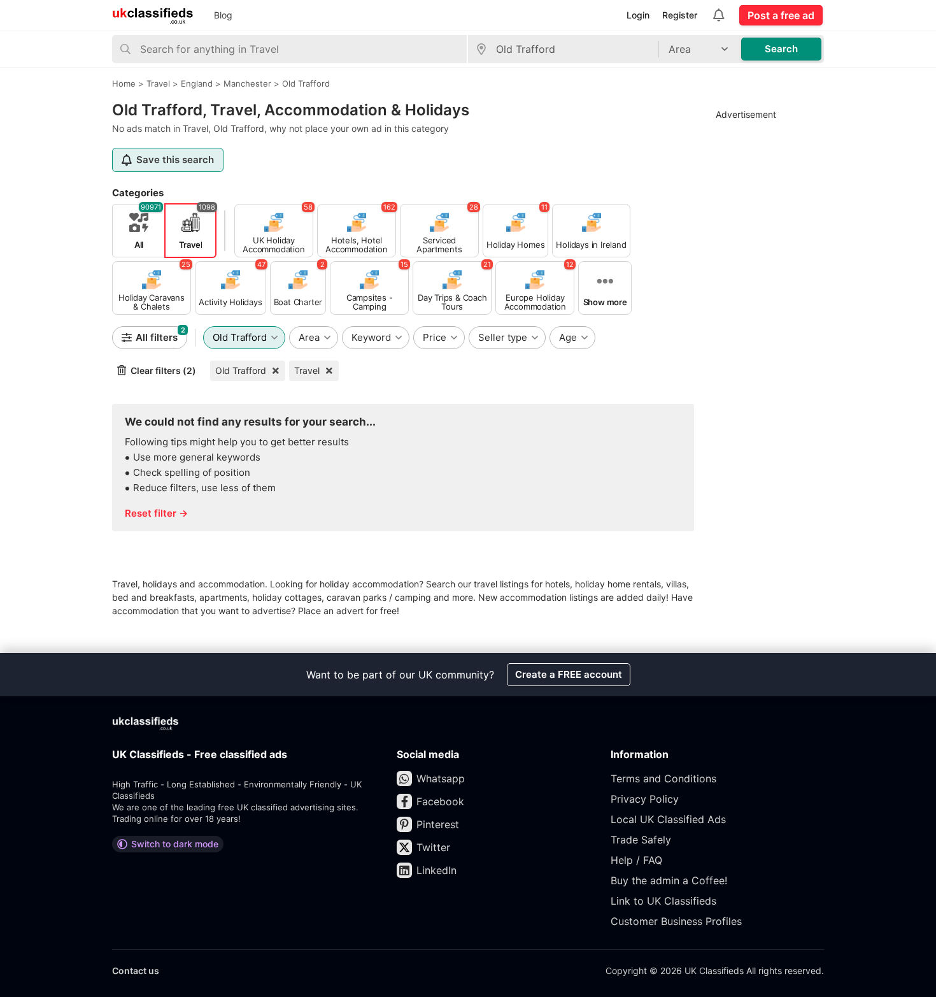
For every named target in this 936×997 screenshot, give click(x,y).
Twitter (433, 847)
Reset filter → (156, 513)
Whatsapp (440, 778)
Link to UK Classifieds (663, 900)
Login (638, 15)
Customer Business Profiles (676, 921)
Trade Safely (641, 839)
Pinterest (437, 824)
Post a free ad (781, 15)
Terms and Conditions (663, 778)
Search (781, 49)
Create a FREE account (568, 674)
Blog (223, 15)
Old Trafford (240, 370)
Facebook (440, 801)
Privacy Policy (645, 799)
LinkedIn (436, 870)
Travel (307, 370)
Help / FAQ (636, 860)
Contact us (135, 970)
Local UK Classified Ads (668, 819)
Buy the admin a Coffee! (669, 880)
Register (679, 15)
